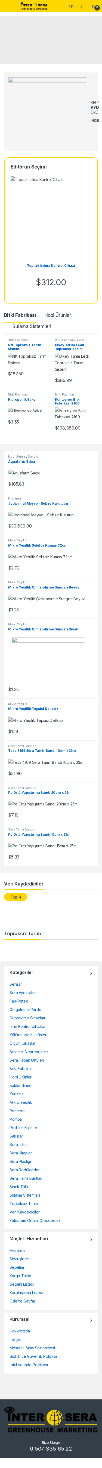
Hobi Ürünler (58, 315)
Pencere (17, 1110)
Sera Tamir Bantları (22, 746)
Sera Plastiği (20, 1161)
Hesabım (17, 1250)
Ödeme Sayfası (23, 1301)
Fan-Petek (19, 1001)
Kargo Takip (20, 1275)
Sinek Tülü (19, 1186)
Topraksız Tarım (24, 1203)
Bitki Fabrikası (20, 315)
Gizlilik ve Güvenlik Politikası (34, 1356)
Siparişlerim (19, 1258)
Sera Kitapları (21, 1153)
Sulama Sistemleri (32, 326)
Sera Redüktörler (25, 1169)
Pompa (16, 1119)
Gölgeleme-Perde (25, 1009)
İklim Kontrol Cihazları (28, 1026)
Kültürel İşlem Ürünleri (28, 1034)
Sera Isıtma (19, 1144)
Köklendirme (20, 1085)
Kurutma (14, 498)
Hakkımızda (20, 1331)
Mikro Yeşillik (17, 540)
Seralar (16, 984)
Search (72, 6)
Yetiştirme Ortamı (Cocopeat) (35, 1220)
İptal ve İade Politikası (29, 1364)
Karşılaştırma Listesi (26, 1292)
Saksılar (34, 456)
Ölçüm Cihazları (23, 1043)
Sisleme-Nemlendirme (29, 1051)
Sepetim (17, 1267)
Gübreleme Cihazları (27, 1018)
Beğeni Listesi (22, 1284)
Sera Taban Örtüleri (27, 1060)
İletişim (15, 1339)
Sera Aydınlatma (24, 992)
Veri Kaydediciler (25, 1212)
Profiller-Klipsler (23, 1127)
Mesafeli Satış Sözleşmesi (32, 1348)
